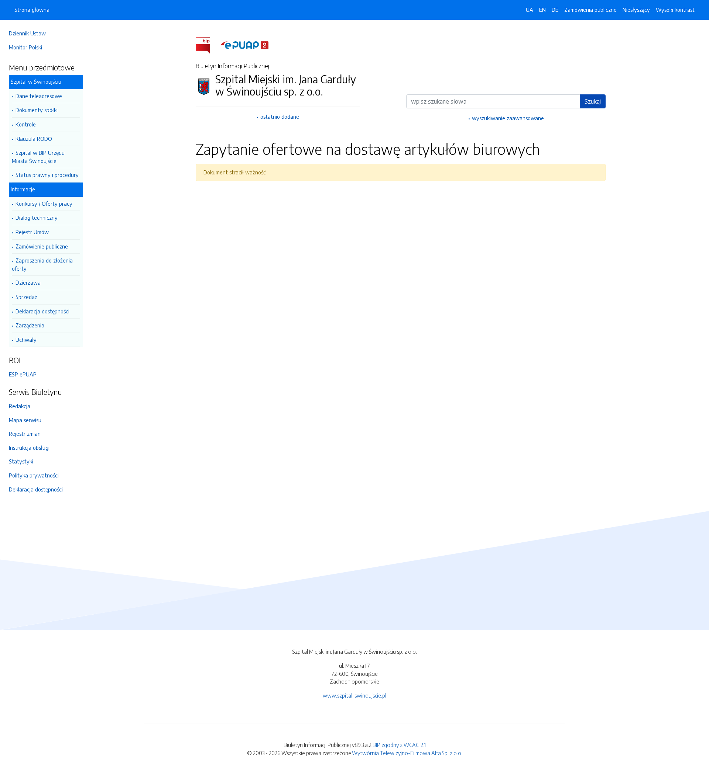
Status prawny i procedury (47, 174)
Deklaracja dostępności (42, 311)
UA (529, 9)
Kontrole (26, 124)
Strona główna (31, 9)
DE (555, 9)
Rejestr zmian (25, 433)
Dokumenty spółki (37, 110)
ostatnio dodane (279, 116)
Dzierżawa (28, 282)
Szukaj (593, 101)
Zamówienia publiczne (590, 9)
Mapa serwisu (25, 420)
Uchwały (26, 339)
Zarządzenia (30, 325)
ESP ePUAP (23, 374)
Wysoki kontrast (675, 9)
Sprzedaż (26, 296)
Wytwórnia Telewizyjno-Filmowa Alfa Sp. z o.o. (407, 753)
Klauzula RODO (34, 138)
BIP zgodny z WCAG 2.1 (399, 744)
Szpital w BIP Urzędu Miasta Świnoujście (38, 156)
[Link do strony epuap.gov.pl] (244, 44)
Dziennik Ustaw (27, 33)
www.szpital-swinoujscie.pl (354, 695)
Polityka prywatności (34, 475)
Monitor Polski (25, 47)
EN (542, 9)
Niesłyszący (636, 9)
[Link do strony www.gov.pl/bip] (207, 44)
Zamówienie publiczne (42, 246)
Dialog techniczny (37, 217)
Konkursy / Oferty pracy (44, 203)
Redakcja (19, 406)
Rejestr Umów (32, 232)
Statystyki (21, 461)
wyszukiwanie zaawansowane (508, 118)
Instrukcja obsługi (29, 447)
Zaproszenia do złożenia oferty (42, 264)
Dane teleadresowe (39, 96)
